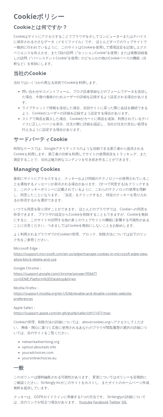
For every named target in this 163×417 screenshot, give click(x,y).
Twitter (115, 402)
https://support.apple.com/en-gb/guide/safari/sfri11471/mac (62, 313)
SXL (124, 402)
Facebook (100, 402)
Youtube (85, 402)
